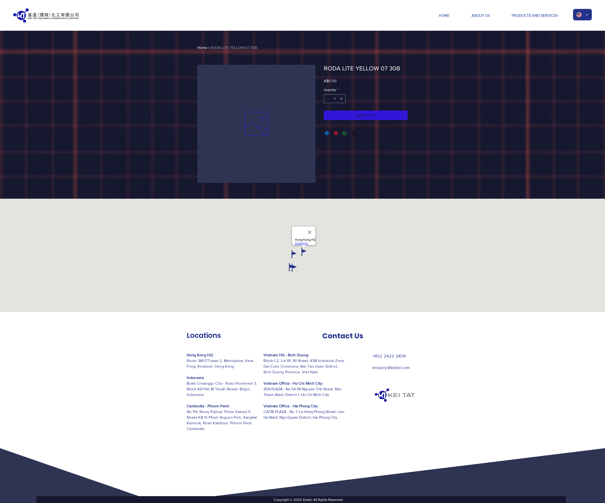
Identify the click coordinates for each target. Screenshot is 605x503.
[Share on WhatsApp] (345, 133)
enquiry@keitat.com (391, 367)
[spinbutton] (334, 99)
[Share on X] (354, 133)
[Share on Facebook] (327, 133)
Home (202, 48)
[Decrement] (327, 99)
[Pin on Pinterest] (336, 133)
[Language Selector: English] (582, 15)
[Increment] (342, 99)
